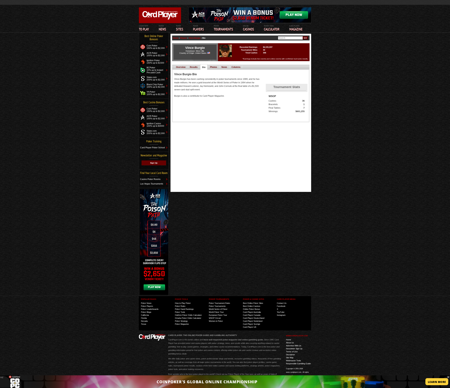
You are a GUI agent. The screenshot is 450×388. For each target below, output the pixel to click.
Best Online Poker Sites (253, 303)
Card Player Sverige (251, 324)
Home (175, 38)
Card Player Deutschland (253, 318)
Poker (198, 27)
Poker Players (147, 306)
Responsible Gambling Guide (298, 364)
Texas (143, 324)
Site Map (289, 358)
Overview (180, 67)
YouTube (280, 312)
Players (183, 38)
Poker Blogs (146, 312)
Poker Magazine (182, 324)
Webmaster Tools (293, 361)
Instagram (281, 315)
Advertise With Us (293, 346)
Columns (236, 67)
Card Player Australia (252, 312)
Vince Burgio (195, 38)
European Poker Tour (218, 315)
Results (194, 67)
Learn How (144, 27)
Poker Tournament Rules (219, 303)
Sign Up (154, 163)
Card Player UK (249, 327)
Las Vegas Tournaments (151, 184)
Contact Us (282, 303)
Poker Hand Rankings (184, 309)
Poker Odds (271, 27)
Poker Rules (180, 306)
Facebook (281, 306)
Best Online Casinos (251, 306)
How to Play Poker (183, 303)
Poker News (146, 303)
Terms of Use (292, 352)
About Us (290, 343)
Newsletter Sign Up (294, 349)
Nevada (144, 321)
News (224, 67)
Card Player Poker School (152, 147)
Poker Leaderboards (150, 309)
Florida (144, 318)
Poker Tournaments (217, 306)
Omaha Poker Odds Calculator (188, 318)
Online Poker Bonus (251, 309)
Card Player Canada (251, 315)
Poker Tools (180, 312)
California (145, 315)
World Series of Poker (218, 309)
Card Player (296, 27)
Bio (203, 67)
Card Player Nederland (252, 321)
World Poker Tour (216, 312)
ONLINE (248, 27)
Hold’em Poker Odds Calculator (188, 315)
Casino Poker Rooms (150, 179)
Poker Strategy (181, 321)
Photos (213, 67)
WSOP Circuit (215, 318)
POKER (162, 27)
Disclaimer (290, 355)
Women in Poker (216, 321)
